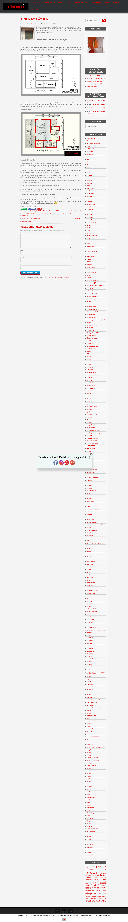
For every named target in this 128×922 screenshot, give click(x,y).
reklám (89, 681)
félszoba (89, 377)
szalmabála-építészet (93, 700)
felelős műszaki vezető (93, 375)
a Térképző (36, 23)
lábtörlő (89, 556)
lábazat (89, 551)
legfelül (89, 567)
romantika (90, 686)
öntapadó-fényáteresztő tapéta (96, 630)
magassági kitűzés (92, 585)
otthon (89, 635)
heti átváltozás (92, 885)
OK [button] (64, 919)
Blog (40, 3)
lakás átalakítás (55, 211)
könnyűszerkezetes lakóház (95, 525)
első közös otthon (92, 293)
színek (89, 710)
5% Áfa (89, 146)
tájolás (89, 718)
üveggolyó (90, 818)
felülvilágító (90, 383)
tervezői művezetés (93, 760)
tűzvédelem (90, 807)
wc (88, 834)
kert (88, 496)
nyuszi (89, 625)
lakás (88, 559)
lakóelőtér (64, 211)
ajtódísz (89, 167)
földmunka (90, 393)
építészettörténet (92, 325)
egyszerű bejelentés (93, 283)
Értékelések (96, 3)
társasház (90, 723)
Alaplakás (90, 175)
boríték (89, 230)
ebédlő (89, 275)
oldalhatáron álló (92, 627)
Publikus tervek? (92, 86)
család (89, 243)
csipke (89, 259)
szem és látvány (92, 702)
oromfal (89, 632)
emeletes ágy (91, 298)
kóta (88, 540)
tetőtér (89, 778)
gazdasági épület (92, 406)
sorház (89, 694)
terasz (89, 739)
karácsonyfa (90, 485)
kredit (88, 548)
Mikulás (89, 598)
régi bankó (90, 679)
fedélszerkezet (91, 372)
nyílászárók (90, 619)
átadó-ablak (90, 193)
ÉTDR (89, 354)
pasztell (89, 667)
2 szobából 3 (91, 138)
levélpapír (90, 577)
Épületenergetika (92, 338)
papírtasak (90, 653)
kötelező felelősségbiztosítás (95, 543)
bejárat (89, 212)
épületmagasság (92, 343)
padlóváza (90, 640)
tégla (88, 726)
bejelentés (90, 214)
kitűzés (89, 506)
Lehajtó (89, 569)
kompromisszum (92, 522)
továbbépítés (91, 797)
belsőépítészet (91, 222)
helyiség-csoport (92, 440)
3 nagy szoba (91, 141)
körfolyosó (90, 535)
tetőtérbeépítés (91, 784)
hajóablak (90, 417)
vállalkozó (90, 823)
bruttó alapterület (92, 235)
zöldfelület (90, 842)
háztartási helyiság (92, 438)
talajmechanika (91, 721)
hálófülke (89, 422)
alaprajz (89, 183)
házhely (89, 435)
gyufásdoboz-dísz (92, 414)
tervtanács (90, 768)
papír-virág (90, 648)
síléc (88, 692)
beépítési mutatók (92, 206)
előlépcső (90, 288)
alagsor (89, 170)
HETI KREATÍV (91, 446)
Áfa (88, 159)
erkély (89, 351)
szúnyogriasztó (91, 715)
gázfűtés (89, 409)
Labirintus (90, 553)
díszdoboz (90, 270)
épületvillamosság (92, 346)
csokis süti (90, 264)
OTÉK (104, 893)
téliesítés (89, 731)
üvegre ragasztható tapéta (95, 821)
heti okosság (99, 883)
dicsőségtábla (91, 267)
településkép (91, 728)
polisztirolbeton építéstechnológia (95, 895)
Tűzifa (89, 805)
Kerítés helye (99, 114)
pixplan (33, 3)
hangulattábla (91, 427)
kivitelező (89, 511)
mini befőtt (90, 601)
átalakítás (36, 214)
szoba (89, 713)
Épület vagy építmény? (99, 104)
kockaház (90, 517)
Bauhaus (89, 201)
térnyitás (89, 750)
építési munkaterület (93, 312)
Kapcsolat (115, 3)
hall (88, 419)
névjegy (89, 614)
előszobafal (90, 291)
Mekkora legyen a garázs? (95, 81)
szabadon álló (91, 697)
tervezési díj (90, 755)
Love (88, 580)
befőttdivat (90, 209)
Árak (87, 3)
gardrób (89, 401)
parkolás (89, 664)
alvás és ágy (90, 188)
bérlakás (89, 225)
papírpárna (90, 651)
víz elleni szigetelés (92, 828)
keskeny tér (90, 501)
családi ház (43, 214)
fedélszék (90, 369)
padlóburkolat (91, 638)
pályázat (89, 643)
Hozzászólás (24, 233)
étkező (89, 356)
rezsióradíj (90, 684)
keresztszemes (91, 490)
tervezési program (92, 757)
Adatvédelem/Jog (37, 9)
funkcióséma (91, 396)
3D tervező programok (93, 143)
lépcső (89, 572)
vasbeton (89, 826)
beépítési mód (91, 204)
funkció (104, 879)
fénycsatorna (91, 388)
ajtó (88, 164)
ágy (88, 162)
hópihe (89, 451)
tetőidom (89, 776)
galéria (89, 398)
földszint (87, 881)
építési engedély (92, 309)
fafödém (89, 362)
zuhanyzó (90, 855)
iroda (88, 475)
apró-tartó (90, 191)
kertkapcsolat (91, 498)
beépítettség (103, 873)
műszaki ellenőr (91, 609)
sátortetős (90, 689)
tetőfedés (90, 773)
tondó (88, 792)
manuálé (89, 588)
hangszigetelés (91, 425)
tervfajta (89, 763)
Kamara (89, 480)
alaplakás (90, 178)
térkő (88, 742)
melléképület (91, 596)
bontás (89, 227)
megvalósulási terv (92, 590)
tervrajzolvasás (91, 765)
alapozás (89, 180)
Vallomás (69, 3)
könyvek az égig (92, 530)
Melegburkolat (91, 593)
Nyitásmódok (76, 218)
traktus (89, 800)
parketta (89, 661)
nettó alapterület (92, 611)
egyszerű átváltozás (93, 280)
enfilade (89, 304)
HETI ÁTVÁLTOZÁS (44, 211)
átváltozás (101, 901)
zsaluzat (89, 852)
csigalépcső (90, 256)
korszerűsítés (97, 888)
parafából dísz (91, 659)
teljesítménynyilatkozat (93, 736)
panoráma (70, 214)
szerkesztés (90, 705)
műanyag (90, 603)
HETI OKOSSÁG (92, 448)
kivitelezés (103, 887)
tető (88, 771)
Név (21, 250)
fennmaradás (91, 385)
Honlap (22, 265)
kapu (88, 483)
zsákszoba (90, 847)
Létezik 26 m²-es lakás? (94, 76)
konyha (89, 527)
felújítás (51, 214)
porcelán (89, 676)
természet (90, 744)
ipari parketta (91, 472)
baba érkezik (91, 199)
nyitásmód (90, 622)
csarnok (89, 254)
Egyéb (36, 211)
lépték (89, 575)
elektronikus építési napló (94, 285)
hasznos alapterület (93, 430)
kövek (89, 546)
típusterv (89, 786)
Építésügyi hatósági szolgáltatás (96, 320)
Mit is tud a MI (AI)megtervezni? (96, 78)
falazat (89, 364)
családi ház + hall (92, 251)
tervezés (89, 752)
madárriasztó (91, 582)
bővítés (89, 233)
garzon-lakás (91, 404)
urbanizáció (90, 815)
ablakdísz (90, 151)
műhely (89, 606)
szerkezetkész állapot (93, 708)
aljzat (88, 185)
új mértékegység (92, 813)
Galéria (106, 3)
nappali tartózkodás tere (93, 892)
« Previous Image (25, 221)
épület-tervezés (91, 335)
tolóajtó (89, 789)
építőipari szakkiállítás (93, 333)
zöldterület (90, 844)
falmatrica (90, 367)
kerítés (89, 493)
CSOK (89, 262)
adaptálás (90, 154)
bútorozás (90, 238)
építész (89, 322)
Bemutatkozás (50, 3)
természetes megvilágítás (94, 747)
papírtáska (90, 656)
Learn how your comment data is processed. (57, 277)
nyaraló (69, 211)
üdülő (88, 810)
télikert (89, 734)
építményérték (91, 330)
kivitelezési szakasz (93, 509)
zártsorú (89, 839)
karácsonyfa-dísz (92, 488)
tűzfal (88, 802)
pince (88, 669)
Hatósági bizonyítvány (93, 433)
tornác (89, 794)
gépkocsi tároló (91, 412)
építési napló (91, 314)
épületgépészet (91, 340)
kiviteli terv (90, 514)
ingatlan (87, 887)
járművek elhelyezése (93, 477)
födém (89, 390)
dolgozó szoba (91, 272)
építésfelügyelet (91, 306)
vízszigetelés (91, 831)
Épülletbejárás (91, 348)
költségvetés (90, 519)
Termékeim (79, 3)
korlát (88, 538)
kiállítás (89, 504)
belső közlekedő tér (93, 220)
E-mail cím (46, 257)
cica (88, 241)
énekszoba (90, 301)
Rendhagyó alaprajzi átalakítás (31, 218)
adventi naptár (91, 157)
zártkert (89, 836)
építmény (90, 327)
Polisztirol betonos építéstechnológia (96, 672)
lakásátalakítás (89, 890)
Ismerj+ (60, 3)
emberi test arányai (92, 296)
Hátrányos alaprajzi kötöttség (95, 84)
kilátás (56, 214)
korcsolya (90, 532)
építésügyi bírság (92, 317)
